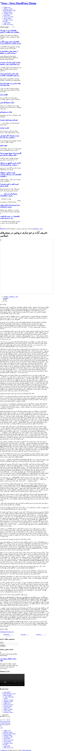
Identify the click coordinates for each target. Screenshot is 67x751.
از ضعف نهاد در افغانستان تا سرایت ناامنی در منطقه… (9, 52)
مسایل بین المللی (8, 8)
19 (3, 723)
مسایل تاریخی (7, 18)
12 (3, 721)
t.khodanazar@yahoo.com (7, 631)
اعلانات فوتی (6, 22)
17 (0, 723)
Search (2, 642)
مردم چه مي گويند (8, 24)
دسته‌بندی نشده (7, 695)
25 (2, 724)
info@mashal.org (26, 750)
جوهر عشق (3, 145)
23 (9, 723)
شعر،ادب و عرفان (8, 16)
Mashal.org (3, 228)
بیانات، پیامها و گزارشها (9, 10)
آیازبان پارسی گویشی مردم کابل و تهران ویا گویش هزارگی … (10, 164)
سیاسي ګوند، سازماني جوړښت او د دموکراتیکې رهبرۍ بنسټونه (10, 63)
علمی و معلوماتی (8, 13)
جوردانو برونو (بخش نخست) (9, 120)
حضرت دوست (4, 128)
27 (5, 724)
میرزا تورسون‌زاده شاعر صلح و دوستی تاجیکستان (10, 206)
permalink (5, 298)
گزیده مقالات (6, 7)
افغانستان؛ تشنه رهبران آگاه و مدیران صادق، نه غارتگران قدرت (10, 42)
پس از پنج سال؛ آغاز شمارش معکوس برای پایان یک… (9, 136)
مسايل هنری (6, 15)
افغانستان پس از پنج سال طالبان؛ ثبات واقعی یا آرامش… (10, 31)
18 (2, 723)
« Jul (1, 727)
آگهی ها (5, 21)
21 (6, 723)
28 (6, 724)
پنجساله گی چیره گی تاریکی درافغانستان (8, 194)
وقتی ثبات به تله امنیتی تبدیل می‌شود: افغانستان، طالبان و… (10, 74)
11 (2, 721)
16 (9, 721)
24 (0, 724)
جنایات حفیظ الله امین (7, 102)
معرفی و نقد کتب (8, 19)
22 (8, 723)
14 (6, 721)
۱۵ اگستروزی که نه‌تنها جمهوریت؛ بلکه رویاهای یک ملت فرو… (10, 154)
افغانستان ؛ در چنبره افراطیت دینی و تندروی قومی (9, 217)
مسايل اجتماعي (7, 12)
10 (0, 721)
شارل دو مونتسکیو (6, 112)
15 (8, 721)
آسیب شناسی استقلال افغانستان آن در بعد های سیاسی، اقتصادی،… (10, 174)
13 (5, 721)
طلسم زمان (4, 94)
